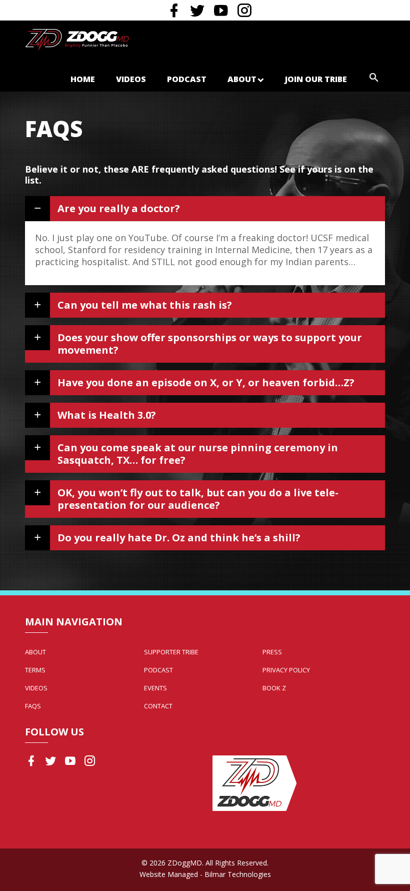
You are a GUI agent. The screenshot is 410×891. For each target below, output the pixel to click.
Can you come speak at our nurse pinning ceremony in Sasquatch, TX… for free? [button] (198, 454)
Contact (158, 705)
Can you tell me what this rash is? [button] (145, 305)
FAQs (33, 705)
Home (82, 79)
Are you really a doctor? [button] (119, 208)
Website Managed (169, 874)
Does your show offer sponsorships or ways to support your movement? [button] (210, 344)
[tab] (205, 208)
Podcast (186, 79)
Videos (131, 79)
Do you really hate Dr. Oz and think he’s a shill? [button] (179, 537)
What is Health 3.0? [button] (107, 415)
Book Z (274, 687)
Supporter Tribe (171, 651)
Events (155, 687)
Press (272, 651)
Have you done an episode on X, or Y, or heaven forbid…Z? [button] (206, 382)
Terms (35, 669)
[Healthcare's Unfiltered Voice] (77, 39)
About (242, 79)
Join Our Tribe (316, 79)
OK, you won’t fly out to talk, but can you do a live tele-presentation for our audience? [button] (198, 499)
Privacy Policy (286, 669)
